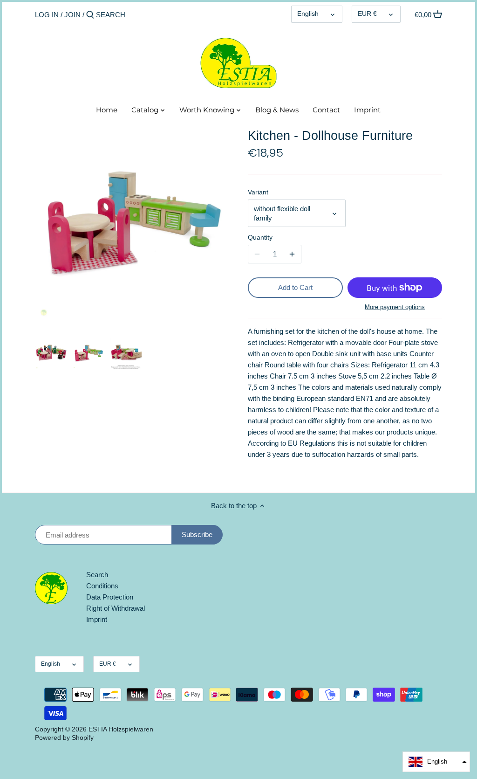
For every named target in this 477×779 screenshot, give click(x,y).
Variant (258, 192)
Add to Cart (295, 287)
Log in (47, 15)
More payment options (395, 307)
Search (97, 575)
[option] (51, 353)
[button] (436, 761)
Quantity (260, 237)
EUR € (367, 13)
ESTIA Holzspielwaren (121, 729)
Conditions (102, 586)
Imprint (96, 619)
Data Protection (109, 597)
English (308, 13)
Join (72, 15)
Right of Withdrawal (115, 608)
